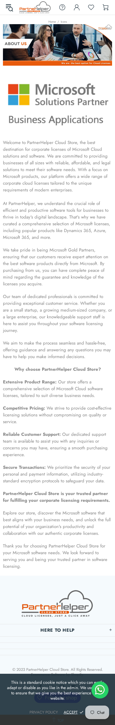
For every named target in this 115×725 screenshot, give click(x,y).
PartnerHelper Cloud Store (35, 7)
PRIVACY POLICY (43, 712)
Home (52, 21)
